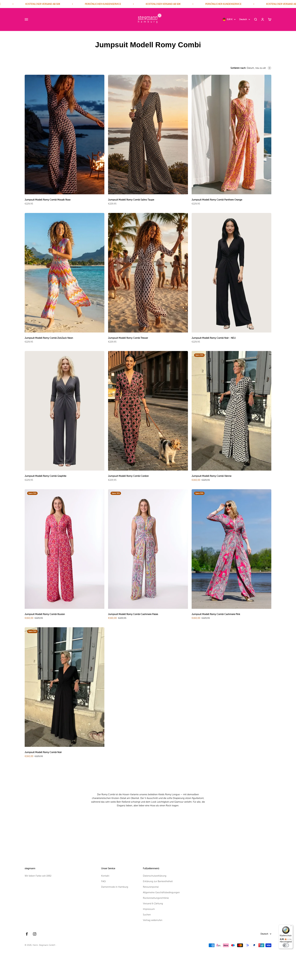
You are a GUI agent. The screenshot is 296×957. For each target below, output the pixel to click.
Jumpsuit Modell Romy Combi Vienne (211, 476)
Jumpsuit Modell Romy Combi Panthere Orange (217, 199)
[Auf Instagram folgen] (35, 934)
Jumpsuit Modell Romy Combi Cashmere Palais (133, 614)
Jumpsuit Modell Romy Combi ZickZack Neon (49, 338)
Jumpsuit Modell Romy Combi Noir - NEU (214, 338)
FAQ (103, 881)
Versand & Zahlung (153, 903)
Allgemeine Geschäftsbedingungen (161, 892)
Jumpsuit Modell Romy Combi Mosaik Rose (47, 199)
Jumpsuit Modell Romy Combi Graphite (45, 476)
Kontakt (105, 875)
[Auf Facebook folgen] (27, 934)
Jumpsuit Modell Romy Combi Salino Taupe (131, 199)
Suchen (147, 914)
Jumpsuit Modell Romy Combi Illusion (45, 614)
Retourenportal (151, 887)
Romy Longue (172, 794)
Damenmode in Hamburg (114, 887)
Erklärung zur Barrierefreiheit (158, 881)
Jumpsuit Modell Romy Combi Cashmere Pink (216, 614)
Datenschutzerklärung (154, 875)
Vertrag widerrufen (152, 920)
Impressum (149, 909)
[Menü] (291, 926)
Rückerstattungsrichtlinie (156, 898)
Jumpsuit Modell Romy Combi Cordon (128, 476)
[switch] (286, 945)
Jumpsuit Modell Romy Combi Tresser (128, 338)
